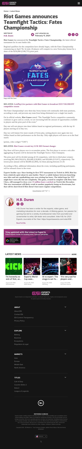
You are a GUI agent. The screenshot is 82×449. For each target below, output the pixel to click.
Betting (17, 335)
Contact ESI (18, 314)
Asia (16, 358)
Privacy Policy (19, 321)
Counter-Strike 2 (20, 385)
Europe (17, 361)
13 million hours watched (42, 182)
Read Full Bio (21, 223)
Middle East (18, 364)
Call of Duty (18, 382)
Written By (8, 33)
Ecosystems (18, 341)
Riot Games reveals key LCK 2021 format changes (35, 146)
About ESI (18, 311)
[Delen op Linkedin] (76, 34)
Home (6, 11)
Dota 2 (16, 388)
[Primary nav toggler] (79, 3)
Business (17, 338)
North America (19, 368)
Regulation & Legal (21, 344)
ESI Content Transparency (24, 318)
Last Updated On (42, 33)
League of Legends (21, 391)
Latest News (15, 11)
